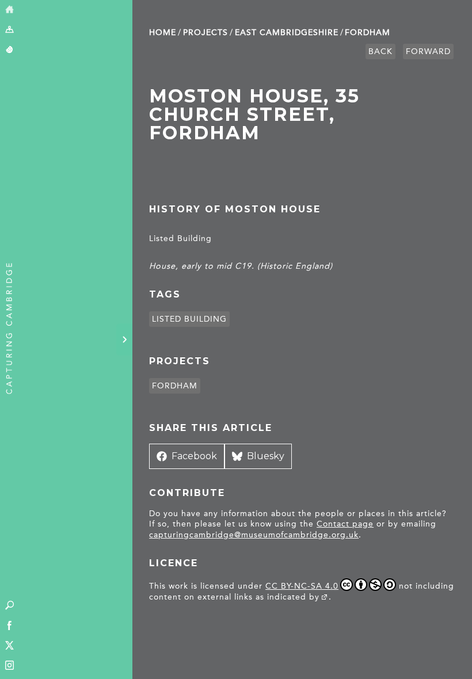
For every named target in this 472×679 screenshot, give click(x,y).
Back (380, 51)
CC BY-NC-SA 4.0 (301, 586)
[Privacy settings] (9, 50)
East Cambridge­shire (286, 32)
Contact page (345, 524)
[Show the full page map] (9, 30)
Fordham (367, 32)
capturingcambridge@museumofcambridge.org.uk (254, 535)
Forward (428, 51)
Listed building (189, 319)
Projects (205, 32)
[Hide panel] (124, 339)
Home (162, 32)
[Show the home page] (9, 10)
